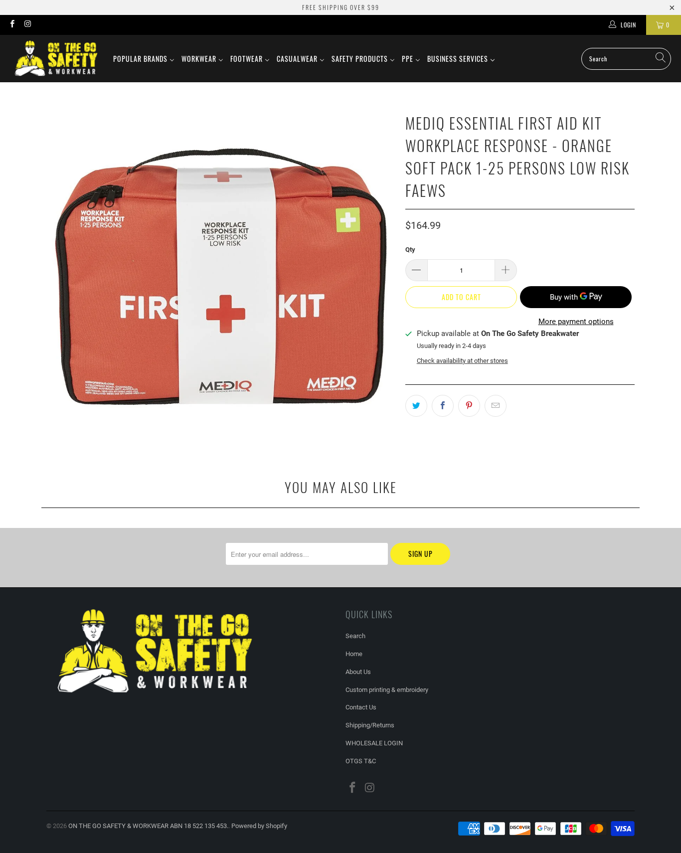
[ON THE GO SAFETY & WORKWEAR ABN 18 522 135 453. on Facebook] (11, 24)
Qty (410, 249)
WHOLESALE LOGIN (374, 743)
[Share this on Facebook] (443, 406)
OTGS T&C (360, 761)
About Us (358, 672)
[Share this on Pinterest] (469, 406)
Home (353, 654)
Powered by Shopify (259, 826)
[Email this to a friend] (496, 406)
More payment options (576, 321)
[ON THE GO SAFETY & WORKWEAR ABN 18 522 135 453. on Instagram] (27, 24)
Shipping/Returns (369, 725)
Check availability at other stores (462, 360)
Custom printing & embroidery (386, 689)
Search (355, 636)
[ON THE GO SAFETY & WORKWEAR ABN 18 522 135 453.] (56, 58)
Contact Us (360, 707)
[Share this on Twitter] (416, 406)
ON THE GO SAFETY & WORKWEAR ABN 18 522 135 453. (148, 826)
